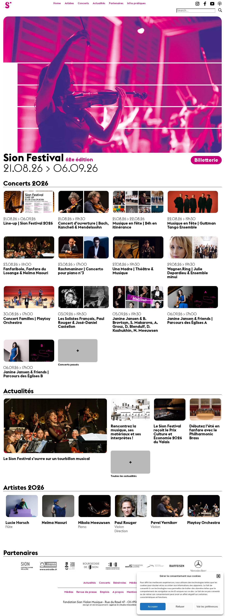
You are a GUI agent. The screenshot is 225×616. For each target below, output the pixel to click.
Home (57, 3)
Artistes (69, 3)
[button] (218, 576)
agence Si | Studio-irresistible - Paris (125, 605)
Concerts (83, 3)
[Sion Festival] (7, 4)
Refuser (180, 606)
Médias (68, 592)
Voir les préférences (207, 606)
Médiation (135, 582)
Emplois (104, 592)
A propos (118, 592)
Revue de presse (86, 592)
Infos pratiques (136, 3)
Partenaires (116, 3)
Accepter (153, 606)
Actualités (99, 3)
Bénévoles (119, 582)
